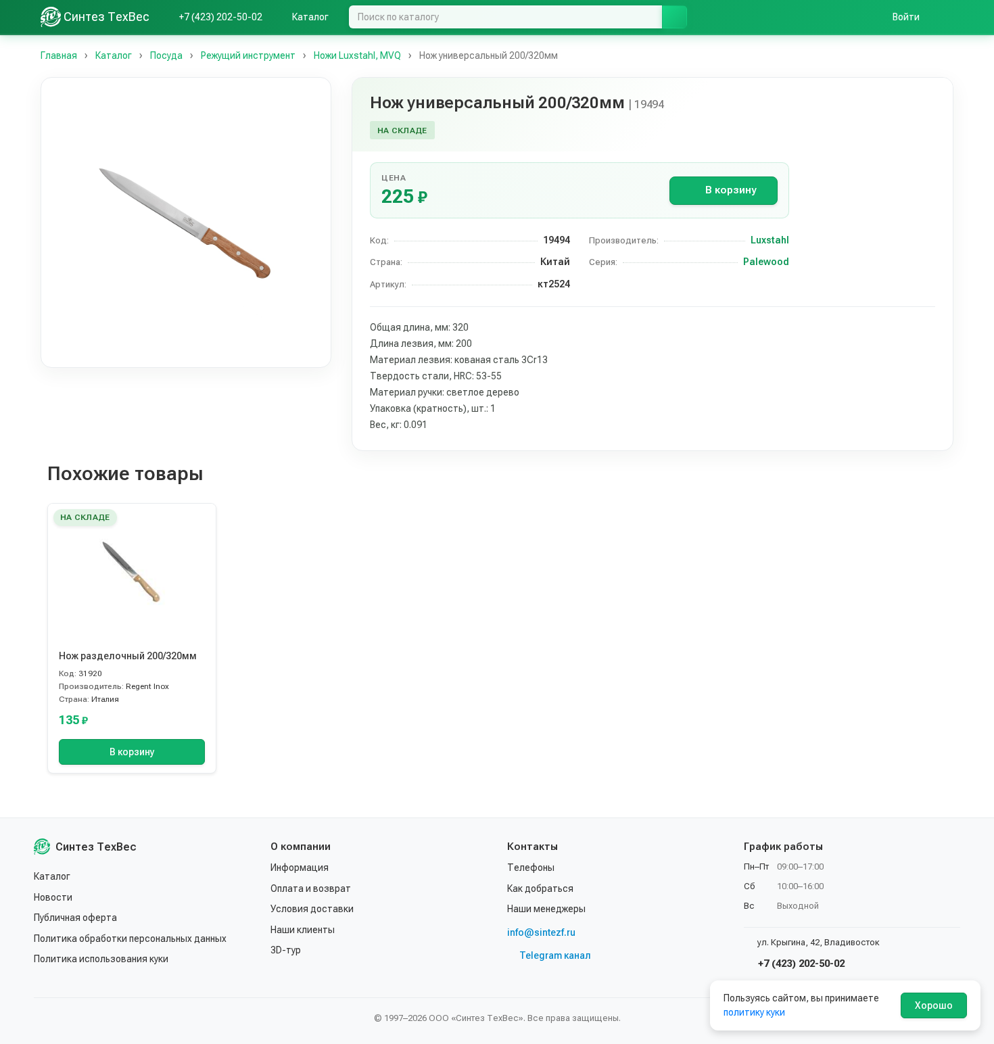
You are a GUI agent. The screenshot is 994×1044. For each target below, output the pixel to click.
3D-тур (285, 950)
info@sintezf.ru (541, 932)
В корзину (730, 190)
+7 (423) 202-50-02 (800, 963)
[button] (186, 222)
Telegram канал (555, 955)
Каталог (52, 876)
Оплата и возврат (310, 888)
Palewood (766, 261)
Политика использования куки (101, 958)
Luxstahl (770, 240)
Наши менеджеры (546, 908)
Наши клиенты (302, 929)
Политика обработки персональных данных (130, 938)
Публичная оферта (75, 917)
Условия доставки (312, 908)
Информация (299, 867)
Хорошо (934, 1005)
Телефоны (530, 867)
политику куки (754, 1012)
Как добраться (540, 888)
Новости (53, 897)
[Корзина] (947, 17)
